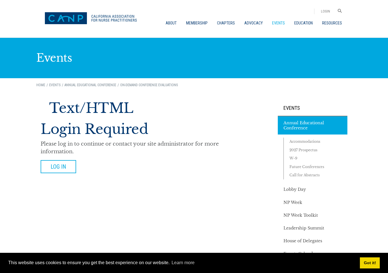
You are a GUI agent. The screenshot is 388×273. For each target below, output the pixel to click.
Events (291, 108)
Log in (58, 166)
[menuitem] (171, 23)
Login (325, 11)
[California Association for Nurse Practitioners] (93, 19)
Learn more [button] (183, 262)
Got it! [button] (370, 262)
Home (40, 85)
